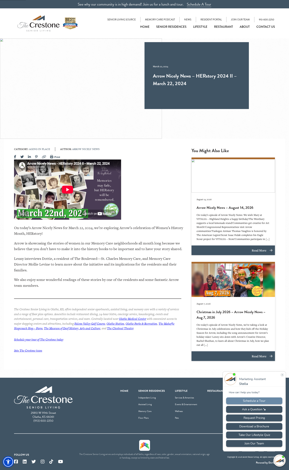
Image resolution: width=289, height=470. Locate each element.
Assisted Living (145, 404)
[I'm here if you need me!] (279, 460)
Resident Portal (211, 19)
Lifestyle (200, 27)
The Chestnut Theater (120, 328)
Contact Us (265, 27)
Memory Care (144, 411)
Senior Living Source (121, 19)
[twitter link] (33, 462)
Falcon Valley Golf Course (89, 324)
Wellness (179, 411)
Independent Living (147, 397)
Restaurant (223, 27)
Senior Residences (171, 27)
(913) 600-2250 (43, 420)
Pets (177, 418)
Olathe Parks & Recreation (141, 324)
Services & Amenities (184, 397)
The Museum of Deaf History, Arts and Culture (72, 328)
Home (145, 27)
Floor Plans (143, 418)
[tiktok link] (51, 462)
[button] (8, 462)
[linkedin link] (25, 462)
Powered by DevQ (265, 463)
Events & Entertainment (186, 404)
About (245, 27)
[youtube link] (60, 462)
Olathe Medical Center (132, 319)
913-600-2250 (266, 19)
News (187, 19)
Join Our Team (240, 19)
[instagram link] (42, 462)
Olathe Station (115, 324)
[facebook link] (16, 462)
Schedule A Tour (199, 4)
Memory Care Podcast (160, 19)
